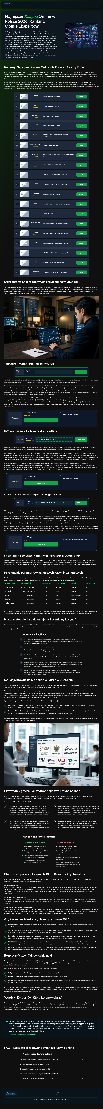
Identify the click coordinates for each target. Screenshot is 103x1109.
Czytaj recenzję (41, 420)
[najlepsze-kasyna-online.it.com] (7, 3)
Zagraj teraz (82, 96)
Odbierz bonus (81, 372)
